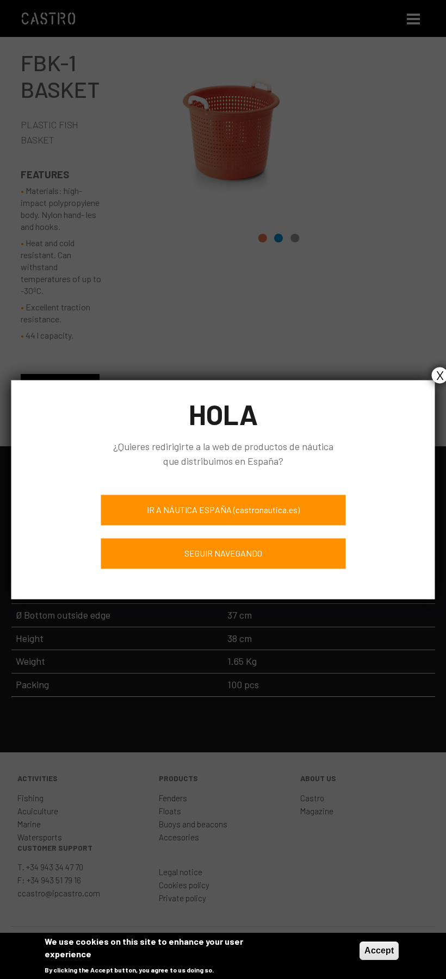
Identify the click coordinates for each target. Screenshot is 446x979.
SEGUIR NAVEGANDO (223, 553)
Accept (379, 950)
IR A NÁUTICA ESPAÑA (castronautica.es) (223, 509)
